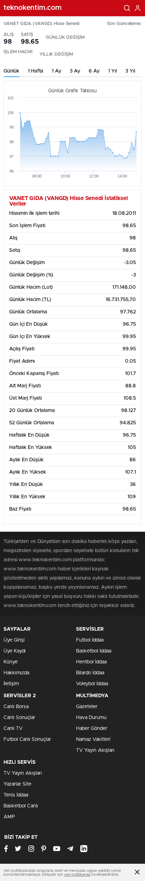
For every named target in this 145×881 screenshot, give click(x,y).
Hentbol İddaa (91, 662)
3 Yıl (130, 71)
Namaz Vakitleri (93, 739)
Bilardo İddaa (90, 672)
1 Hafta (35, 71)
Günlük (11, 71)
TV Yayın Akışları (95, 750)
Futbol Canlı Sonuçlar (27, 739)
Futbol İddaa (89, 640)
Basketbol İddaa (93, 651)
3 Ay (75, 71)
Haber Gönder (91, 728)
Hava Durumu (91, 717)
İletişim (11, 683)
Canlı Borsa (16, 706)
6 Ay (94, 71)
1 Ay (56, 71)
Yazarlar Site (17, 784)
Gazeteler (86, 706)
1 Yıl (112, 71)
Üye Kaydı (15, 651)
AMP (9, 816)
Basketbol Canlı (21, 806)
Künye (11, 662)
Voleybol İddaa (92, 683)
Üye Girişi (14, 640)
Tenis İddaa (16, 795)
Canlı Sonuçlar (19, 717)
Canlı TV (13, 728)
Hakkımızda (16, 672)
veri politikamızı (77, 874)
